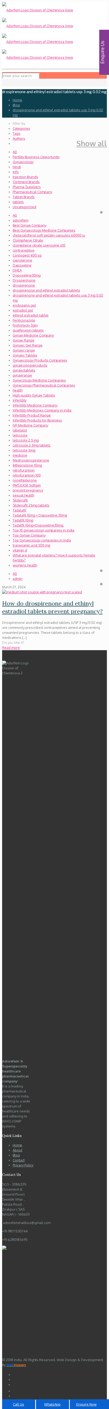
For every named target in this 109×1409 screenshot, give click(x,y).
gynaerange (22, 375)
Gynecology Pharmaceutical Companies (44, 385)
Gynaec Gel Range (28, 345)
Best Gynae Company (29, 225)
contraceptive (23, 250)
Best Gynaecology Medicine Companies (44, 230)
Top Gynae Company (29, 535)
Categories (21, 128)
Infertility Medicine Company (35, 405)
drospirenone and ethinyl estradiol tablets (46, 290)
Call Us (18, 1404)
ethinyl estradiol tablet (30, 315)
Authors (19, 138)
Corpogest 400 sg (27, 255)
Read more (11, 647)
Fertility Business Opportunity (36, 157)
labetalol (20, 430)
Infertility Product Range (32, 415)
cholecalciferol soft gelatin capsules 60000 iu (49, 235)
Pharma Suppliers (27, 187)
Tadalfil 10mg (23, 520)
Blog (16, 105)
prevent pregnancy (28, 490)
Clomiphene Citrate (28, 240)
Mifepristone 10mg (27, 465)
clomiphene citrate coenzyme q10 (39, 245)
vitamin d (20, 550)
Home (17, 100)
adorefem (20, 220)
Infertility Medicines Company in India (42, 410)
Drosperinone (24, 280)
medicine (20, 455)
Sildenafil (20, 500)
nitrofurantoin (24, 470)
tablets (18, 202)
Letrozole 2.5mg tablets (32, 445)
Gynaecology (23, 162)
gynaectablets (24, 370)
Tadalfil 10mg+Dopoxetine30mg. (38, 525)
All (15, 152)
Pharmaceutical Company (32, 192)
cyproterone (22, 260)
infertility (19, 400)
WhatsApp (52, 1404)
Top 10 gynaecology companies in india (43, 530)
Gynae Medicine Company (33, 335)
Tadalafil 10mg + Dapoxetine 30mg (40, 515)
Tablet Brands (24, 197)
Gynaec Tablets (25, 355)
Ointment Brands (26, 182)
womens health (25, 565)
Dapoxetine (22, 265)
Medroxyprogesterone (31, 460)
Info (16, 172)
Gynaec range (24, 350)
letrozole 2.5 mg (26, 440)
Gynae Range (23, 340)
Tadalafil (19, 510)
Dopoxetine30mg (27, 275)
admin (17, 578)
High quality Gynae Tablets (34, 395)
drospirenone (24, 285)
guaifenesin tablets (28, 330)
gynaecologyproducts (30, 365)
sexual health (23, 495)
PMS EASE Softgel (27, 485)
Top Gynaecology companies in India (42, 540)
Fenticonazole (24, 320)
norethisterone (25, 480)
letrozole (20, 435)
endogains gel (24, 305)
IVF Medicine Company (30, 425)
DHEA (17, 270)
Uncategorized (24, 207)
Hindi (17, 167)
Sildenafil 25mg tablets (31, 505)
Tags (16, 133)
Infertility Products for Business (37, 420)
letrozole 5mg (24, 450)
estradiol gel (23, 310)
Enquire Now (86, 1404)
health (17, 390)
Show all (91, 143)
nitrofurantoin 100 (27, 475)
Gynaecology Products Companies (40, 360)
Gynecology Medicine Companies (39, 380)
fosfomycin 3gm (25, 325)
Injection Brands (25, 177)
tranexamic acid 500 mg (31, 545)
